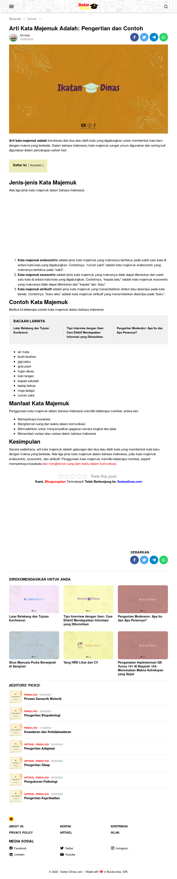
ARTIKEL (29, 744)
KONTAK (65, 826)
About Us (16, 826)
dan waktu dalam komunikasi (64, 423)
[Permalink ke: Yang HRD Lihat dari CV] (88, 645)
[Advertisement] (88, 226)
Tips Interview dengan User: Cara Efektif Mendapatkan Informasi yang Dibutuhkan (85, 332)
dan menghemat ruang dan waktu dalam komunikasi (79, 463)
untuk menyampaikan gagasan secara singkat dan (73, 428)
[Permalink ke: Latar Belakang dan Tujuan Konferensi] (34, 599)
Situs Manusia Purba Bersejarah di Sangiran (32, 664)
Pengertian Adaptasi (39, 748)
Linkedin (19, 854)
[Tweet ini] (144, 37)
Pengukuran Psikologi (40, 781)
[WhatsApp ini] (163, 37)
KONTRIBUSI (119, 826)
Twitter (69, 848)
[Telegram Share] (154, 37)
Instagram (122, 848)
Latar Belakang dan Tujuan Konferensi (29, 618)
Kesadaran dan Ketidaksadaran (47, 732)
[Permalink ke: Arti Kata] (13, 36)
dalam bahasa (72, 433)
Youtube (70, 854)
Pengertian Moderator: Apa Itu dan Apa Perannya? (140, 618)
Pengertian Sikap (37, 765)
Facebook (20, 848)
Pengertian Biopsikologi (42, 715)
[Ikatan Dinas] (88, 5)
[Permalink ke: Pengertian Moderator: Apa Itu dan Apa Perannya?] (143, 599)
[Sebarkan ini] (134, 37)
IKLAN (115, 832)
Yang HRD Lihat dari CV (80, 662)
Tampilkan (36, 165)
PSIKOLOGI (30, 694)
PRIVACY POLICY (21, 832)
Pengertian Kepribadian (42, 798)
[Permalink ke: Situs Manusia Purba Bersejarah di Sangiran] (34, 645)
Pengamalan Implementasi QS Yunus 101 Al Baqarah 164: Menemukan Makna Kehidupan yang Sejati (140, 668)
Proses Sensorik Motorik (43, 699)
